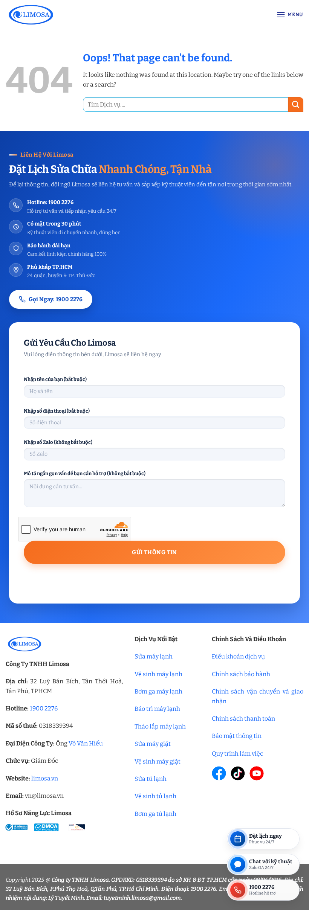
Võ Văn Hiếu (86, 743)
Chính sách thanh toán (243, 718)
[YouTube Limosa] (256, 773)
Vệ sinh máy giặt (158, 761)
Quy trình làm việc (237, 753)
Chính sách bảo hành (241, 674)
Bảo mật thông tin (237, 735)
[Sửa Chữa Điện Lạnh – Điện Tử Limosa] (68, 14)
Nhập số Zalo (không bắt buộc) (58, 442)
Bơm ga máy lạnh (158, 691)
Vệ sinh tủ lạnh (155, 796)
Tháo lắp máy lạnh (160, 726)
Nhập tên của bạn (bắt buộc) (55, 379)
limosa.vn (44, 778)
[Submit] (295, 104)
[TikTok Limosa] (238, 773)
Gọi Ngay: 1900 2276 (56, 299)
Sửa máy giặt (153, 743)
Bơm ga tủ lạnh (155, 813)
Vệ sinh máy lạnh (158, 674)
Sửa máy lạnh (154, 656)
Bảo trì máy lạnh (157, 708)
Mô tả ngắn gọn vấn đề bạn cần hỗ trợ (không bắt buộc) (84, 473)
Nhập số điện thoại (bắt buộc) (57, 411)
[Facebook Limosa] (219, 773)
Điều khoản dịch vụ (238, 656)
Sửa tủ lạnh (151, 778)
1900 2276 (44, 708)
